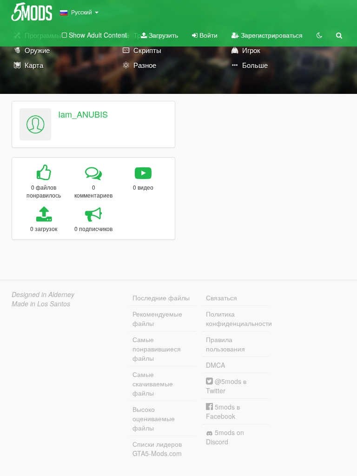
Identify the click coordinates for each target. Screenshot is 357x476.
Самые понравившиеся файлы (156, 349)
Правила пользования (225, 344)
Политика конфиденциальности (237, 318)
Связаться (221, 297)
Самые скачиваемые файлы (152, 383)
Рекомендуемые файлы (157, 318)
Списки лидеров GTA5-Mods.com (157, 448)
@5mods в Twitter (226, 386)
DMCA (215, 365)
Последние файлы (161, 297)
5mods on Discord (225, 437)
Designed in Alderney (43, 294)
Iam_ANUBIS (83, 114)
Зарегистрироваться (271, 35)
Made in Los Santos (41, 303)
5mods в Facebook (223, 411)
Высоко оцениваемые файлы (153, 418)
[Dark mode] (319, 34)
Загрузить (162, 35)
